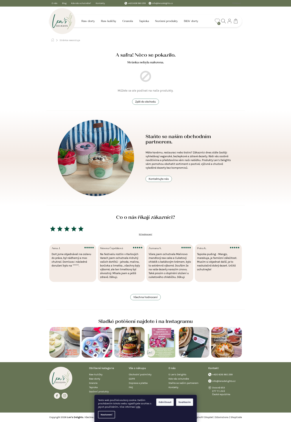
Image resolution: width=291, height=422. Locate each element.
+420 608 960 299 (222, 374)
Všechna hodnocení (145, 297)
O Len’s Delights (177, 374)
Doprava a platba (138, 383)
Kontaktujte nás (159, 179)
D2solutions (222, 417)
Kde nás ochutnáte (178, 378)
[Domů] (52, 40)
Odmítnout (165, 402)
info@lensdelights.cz (224, 381)
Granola (93, 383)
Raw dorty (94, 378)
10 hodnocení (145, 234)
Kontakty (100, 3)
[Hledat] (223, 21)
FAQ (131, 387)
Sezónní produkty (99, 391)
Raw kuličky (95, 374)
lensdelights (65, 396)
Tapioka (93, 387)
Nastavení (106, 414)
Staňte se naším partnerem (183, 383)
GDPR (132, 378)
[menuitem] (88, 21)
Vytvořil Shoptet (204, 417)
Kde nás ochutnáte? (81, 3)
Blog (64, 3)
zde (138, 406)
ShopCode (236, 417)
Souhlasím (184, 402)
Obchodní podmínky (140, 374)
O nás (54, 3)
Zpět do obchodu (145, 101)
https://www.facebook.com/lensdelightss (57, 396)
